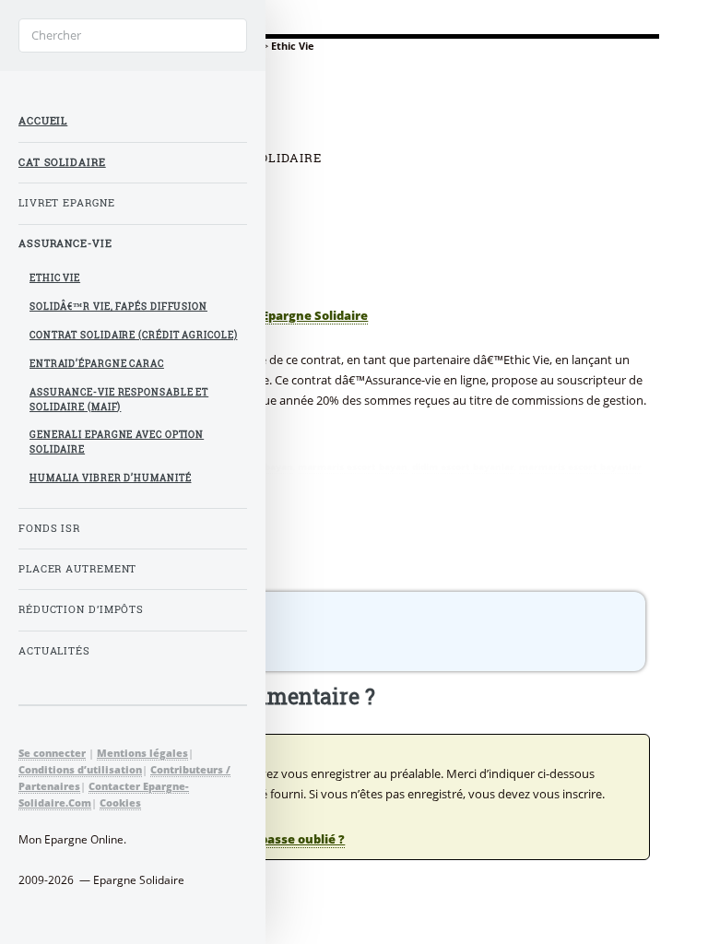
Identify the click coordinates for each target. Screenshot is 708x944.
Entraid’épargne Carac (97, 364)
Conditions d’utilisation (80, 769)
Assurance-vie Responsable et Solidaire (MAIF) (119, 399)
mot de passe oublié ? (280, 839)
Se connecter (52, 753)
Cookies (120, 802)
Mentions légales (142, 753)
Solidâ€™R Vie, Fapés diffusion (118, 307)
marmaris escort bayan (352, 466)
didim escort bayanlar (463, 466)
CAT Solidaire (62, 162)
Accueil (42, 120)
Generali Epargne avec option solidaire (117, 442)
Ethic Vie (55, 278)
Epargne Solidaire (315, 315)
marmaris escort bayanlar (580, 466)
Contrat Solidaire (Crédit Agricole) (134, 335)
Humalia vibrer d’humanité (111, 478)
